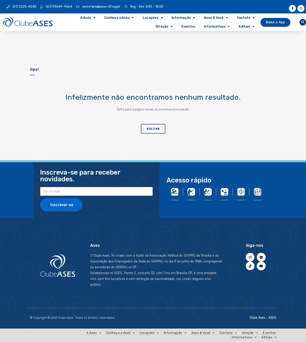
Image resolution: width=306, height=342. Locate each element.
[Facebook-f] (292, 8)
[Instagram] (300, 8)
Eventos (188, 26)
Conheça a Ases (116, 18)
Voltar (153, 128)
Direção (162, 26)
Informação (181, 18)
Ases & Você (214, 18)
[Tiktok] (250, 266)
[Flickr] (261, 257)
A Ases (85, 18)
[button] (303, 22)
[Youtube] (261, 266)
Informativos (215, 26)
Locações (150, 18)
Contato (243, 18)
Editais (244, 26)
